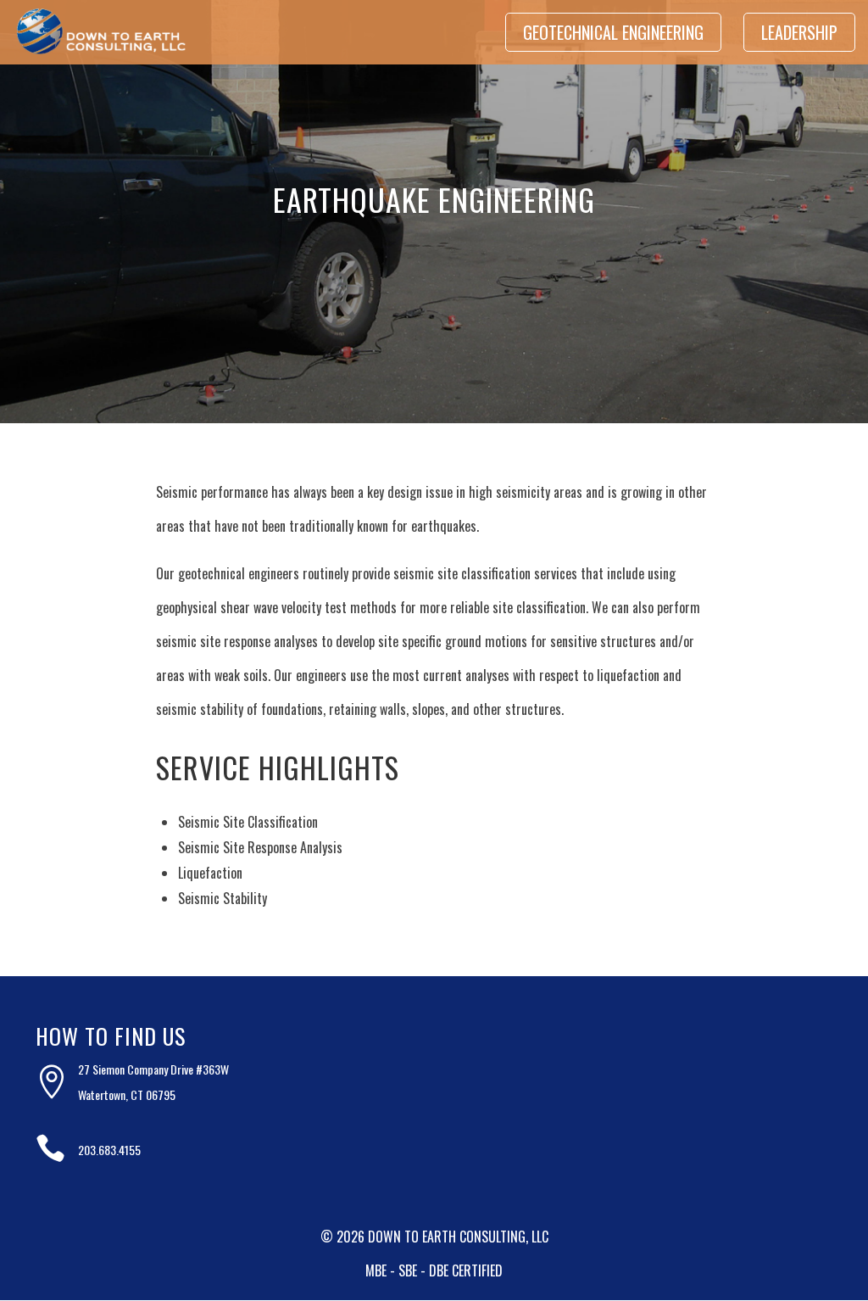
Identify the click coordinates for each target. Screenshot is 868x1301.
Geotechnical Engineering (613, 32)
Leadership (799, 32)
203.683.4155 (109, 1150)
